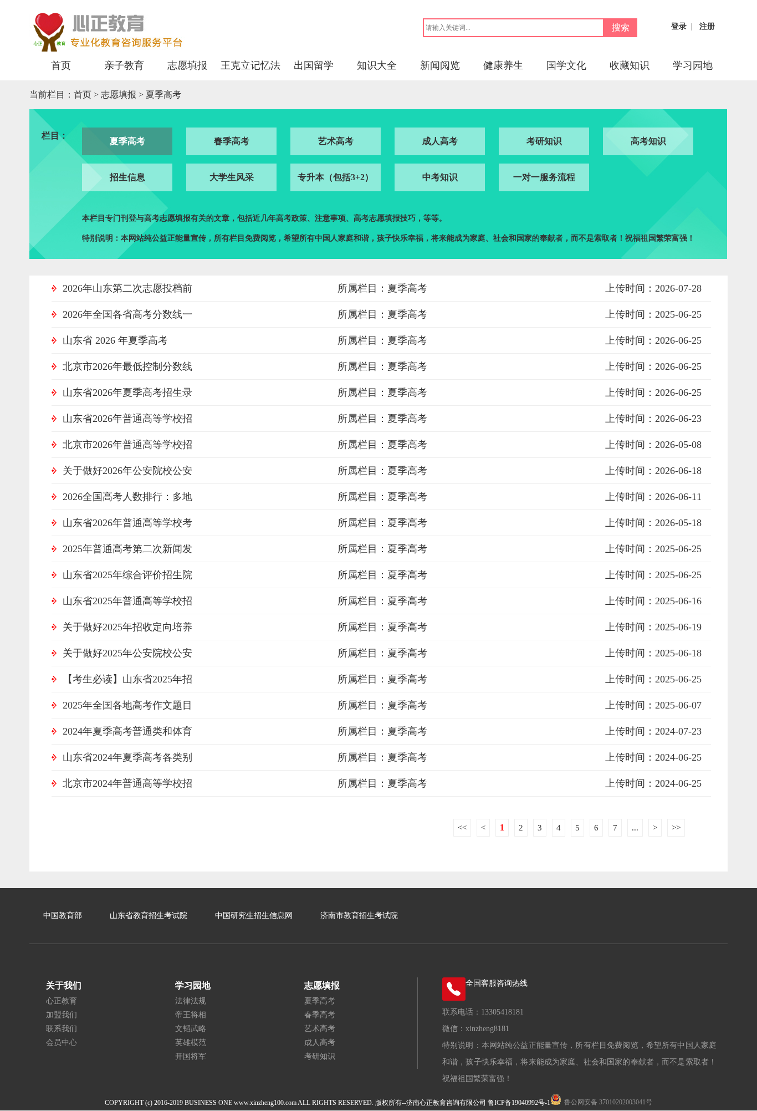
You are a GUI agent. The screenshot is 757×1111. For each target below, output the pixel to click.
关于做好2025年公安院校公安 (127, 653)
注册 (707, 26)
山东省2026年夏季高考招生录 (127, 392)
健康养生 (503, 65)
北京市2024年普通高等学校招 (127, 783)
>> (676, 827)
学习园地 (693, 65)
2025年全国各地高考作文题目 (127, 705)
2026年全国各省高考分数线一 (127, 314)
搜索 (621, 27)
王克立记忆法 (250, 65)
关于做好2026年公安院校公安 (127, 470)
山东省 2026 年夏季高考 (115, 340)
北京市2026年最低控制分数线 (127, 366)
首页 (61, 65)
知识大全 (377, 65)
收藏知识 (629, 65)
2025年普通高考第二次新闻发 (127, 548)
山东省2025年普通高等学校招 (127, 601)
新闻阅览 (440, 65)
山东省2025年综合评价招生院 (127, 574)
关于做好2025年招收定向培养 (127, 627)
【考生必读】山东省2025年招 (127, 679)
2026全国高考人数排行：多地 (127, 496)
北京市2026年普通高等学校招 (127, 444)
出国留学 (314, 65)
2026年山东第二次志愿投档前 (127, 288)
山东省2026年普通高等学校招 (127, 418)
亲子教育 (124, 65)
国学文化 (566, 65)
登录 (679, 26)
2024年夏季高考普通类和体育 (127, 731)
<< (462, 827)
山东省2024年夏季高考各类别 (127, 757)
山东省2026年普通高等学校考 (127, 522)
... (635, 827)
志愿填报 (187, 65)
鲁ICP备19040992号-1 (519, 1103)
